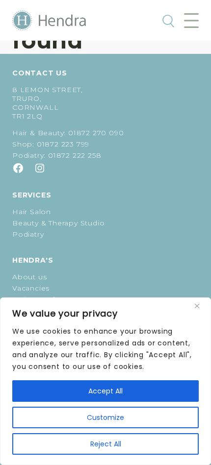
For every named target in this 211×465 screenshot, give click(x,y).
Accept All (105, 391)
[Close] (201, 306)
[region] (105, 381)
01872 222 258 (74, 155)
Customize (105, 417)
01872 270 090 (96, 132)
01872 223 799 (63, 144)
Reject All (105, 444)
